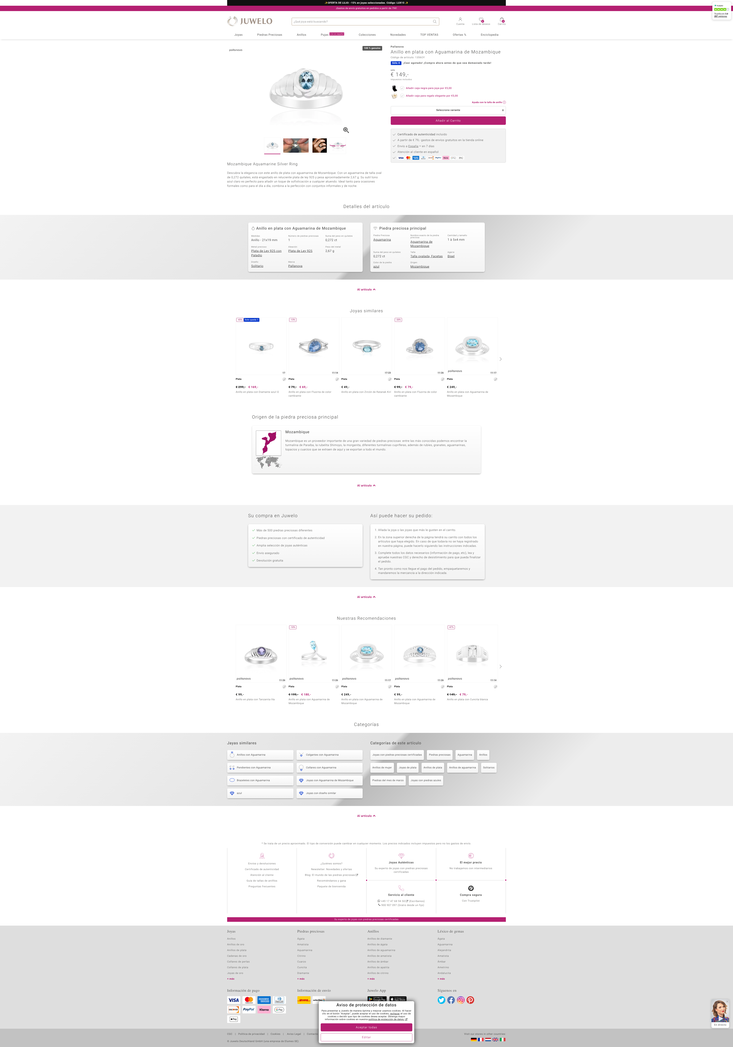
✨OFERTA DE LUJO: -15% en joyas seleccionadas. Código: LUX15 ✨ (366, 3)
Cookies (275, 1034)
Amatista (303, 944)
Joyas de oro (235, 973)
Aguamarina (382, 239)
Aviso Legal (293, 1034)
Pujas (332, 35)
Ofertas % (459, 35)
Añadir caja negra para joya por (429, 88)
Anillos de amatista (379, 956)
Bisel (451, 256)
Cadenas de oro (237, 956)
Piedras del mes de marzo (388, 780)
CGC (229, 1034)
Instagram (461, 1000)
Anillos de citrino (378, 973)
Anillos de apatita (378, 967)
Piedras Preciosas (269, 35)
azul (376, 266)
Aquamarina (304, 950)
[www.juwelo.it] (502, 1039)
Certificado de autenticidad (262, 869)
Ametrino (443, 967)
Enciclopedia (490, 35)
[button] (460, 22)
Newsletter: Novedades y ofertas (331, 869)
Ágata (301, 939)
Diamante (303, 973)
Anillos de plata (433, 768)
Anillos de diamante (379, 939)
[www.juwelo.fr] (481, 1039)
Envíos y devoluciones (262, 864)
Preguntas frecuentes (262, 886)
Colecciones (367, 35)
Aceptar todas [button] (366, 1027)
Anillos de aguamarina (462, 768)
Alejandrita (444, 950)
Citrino (301, 956)
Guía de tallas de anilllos (262, 881)
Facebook (451, 1000)
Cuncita (302, 967)
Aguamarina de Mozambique (421, 244)
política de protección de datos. (386, 1019)
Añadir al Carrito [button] (448, 121)
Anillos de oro (235, 944)
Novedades (398, 35)
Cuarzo (301, 962)
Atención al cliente (262, 875)
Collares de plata (237, 967)
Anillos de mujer (382, 768)
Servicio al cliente (401, 895)
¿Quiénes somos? (332, 864)
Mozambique (419, 266)
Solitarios (489, 768)
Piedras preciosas (439, 755)
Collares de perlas (238, 962)
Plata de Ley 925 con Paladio (266, 253)
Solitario (257, 266)
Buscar (435, 21)
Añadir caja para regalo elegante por (432, 96)
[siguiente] (500, 359)
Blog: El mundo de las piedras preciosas (330, 875)
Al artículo (364, 290)
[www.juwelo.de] (474, 1039)
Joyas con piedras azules (426, 780)
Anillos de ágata (377, 944)
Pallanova (295, 266)
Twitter (441, 1000)
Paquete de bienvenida (331, 886)
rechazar (395, 1014)
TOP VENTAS (429, 35)
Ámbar (442, 962)
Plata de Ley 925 (300, 251)
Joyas (238, 35)
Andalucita (444, 973)
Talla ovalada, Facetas (426, 256)
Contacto (312, 1034)
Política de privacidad (251, 1034)
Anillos (301, 35)
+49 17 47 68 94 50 (393, 901)
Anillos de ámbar (377, 962)
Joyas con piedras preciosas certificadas (397, 755)
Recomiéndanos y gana (331, 881)
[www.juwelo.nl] (488, 1039)
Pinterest (470, 1000)
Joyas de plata (408, 768)
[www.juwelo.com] (495, 1039)
